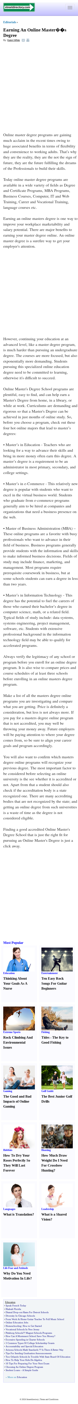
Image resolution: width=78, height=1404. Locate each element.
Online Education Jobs (17, 1322)
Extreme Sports (12, 1032)
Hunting (46, 1150)
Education (9, 973)
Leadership (47, 1209)
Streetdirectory (32, 1399)
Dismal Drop (12, 1312)
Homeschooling (13, 1326)
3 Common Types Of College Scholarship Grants (30, 1343)
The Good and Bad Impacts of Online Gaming (17, 1101)
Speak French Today (16, 1305)
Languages (9, 1209)
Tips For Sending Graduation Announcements (29, 1353)
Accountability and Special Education (24, 1346)
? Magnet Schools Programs (38, 1333)
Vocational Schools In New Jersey (22, 1329)
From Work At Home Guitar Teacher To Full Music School (35, 1319)
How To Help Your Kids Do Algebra (24, 1360)
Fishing (45, 1032)
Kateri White (13, 40)
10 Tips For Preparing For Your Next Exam (27, 1363)
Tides (45, 1037)
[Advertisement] (39, 85)
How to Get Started (32, 1326)
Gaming (7, 1091)
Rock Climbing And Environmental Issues (18, 1042)
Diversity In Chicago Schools (20, 1315)
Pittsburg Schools (14, 1333)
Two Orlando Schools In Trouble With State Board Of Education (38, 1356)
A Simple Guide (30, 1370)
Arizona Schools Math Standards (22, 1349)
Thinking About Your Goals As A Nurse (15, 983)
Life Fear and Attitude (15, 1268)
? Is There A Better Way (51, 1349)
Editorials (9, 22)
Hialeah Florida (13, 1309)
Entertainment (49, 973)
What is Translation (17, 1214)
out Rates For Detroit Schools (34, 1312)
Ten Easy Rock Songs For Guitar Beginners (54, 983)
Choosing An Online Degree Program (24, 1367)
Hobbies (7, 1150)
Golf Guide (47, 1091)
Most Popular (13, 943)
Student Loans (13, 1370)
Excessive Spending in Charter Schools (25, 1339)
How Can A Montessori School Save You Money (30, 1336)
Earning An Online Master (29, 30)
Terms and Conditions (49, 1399)
